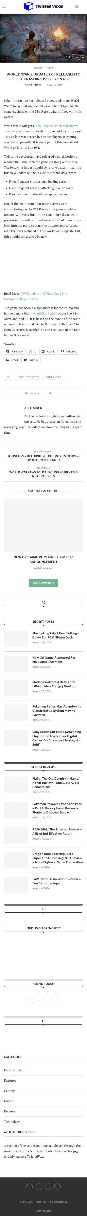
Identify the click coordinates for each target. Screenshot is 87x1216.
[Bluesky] (57, 1187)
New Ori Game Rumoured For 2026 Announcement (53, 660)
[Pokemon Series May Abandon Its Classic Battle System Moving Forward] (16, 712)
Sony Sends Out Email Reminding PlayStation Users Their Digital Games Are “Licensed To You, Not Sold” (56, 738)
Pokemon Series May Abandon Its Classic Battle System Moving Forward (56, 711)
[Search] (83, 6)
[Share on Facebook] (55, 393)
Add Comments (43, 582)
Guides (9, 1101)
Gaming (9, 1091)
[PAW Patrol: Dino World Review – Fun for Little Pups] (16, 885)
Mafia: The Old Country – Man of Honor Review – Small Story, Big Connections (56, 783)
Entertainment (14, 1070)
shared (46, 173)
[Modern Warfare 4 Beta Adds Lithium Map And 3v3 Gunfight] (16, 688)
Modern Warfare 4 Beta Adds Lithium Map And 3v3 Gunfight (54, 684)
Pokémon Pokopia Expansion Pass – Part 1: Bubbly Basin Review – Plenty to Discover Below (57, 808)
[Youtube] (48, 1187)
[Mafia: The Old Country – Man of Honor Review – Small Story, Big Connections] (16, 785)
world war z (54, 377)
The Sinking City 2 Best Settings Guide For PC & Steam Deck (55, 635)
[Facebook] (29, 1187)
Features (10, 1080)
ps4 (9, 377)
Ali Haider (34, 85)
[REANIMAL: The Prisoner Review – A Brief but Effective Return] (16, 835)
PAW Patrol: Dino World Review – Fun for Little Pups (56, 881)
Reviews (10, 1111)
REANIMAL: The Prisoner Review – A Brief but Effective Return (57, 831)
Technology (12, 1122)
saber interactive (28, 377)
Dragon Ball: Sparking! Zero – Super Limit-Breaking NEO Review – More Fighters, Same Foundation (57, 858)
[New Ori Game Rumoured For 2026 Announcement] (43, 525)
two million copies (44, 313)
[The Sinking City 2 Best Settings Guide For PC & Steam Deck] (16, 639)
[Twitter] (39, 1187)
